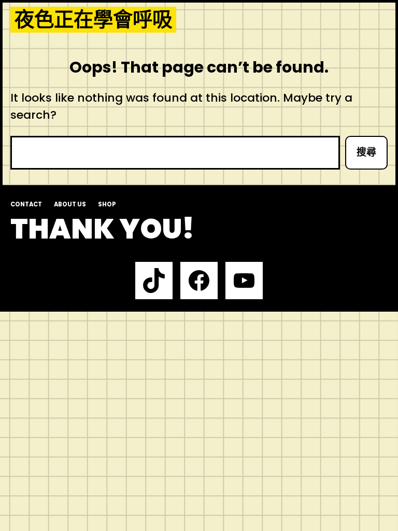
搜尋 (366, 152)
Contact (26, 204)
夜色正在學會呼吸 (93, 20)
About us (70, 204)
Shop (107, 204)
